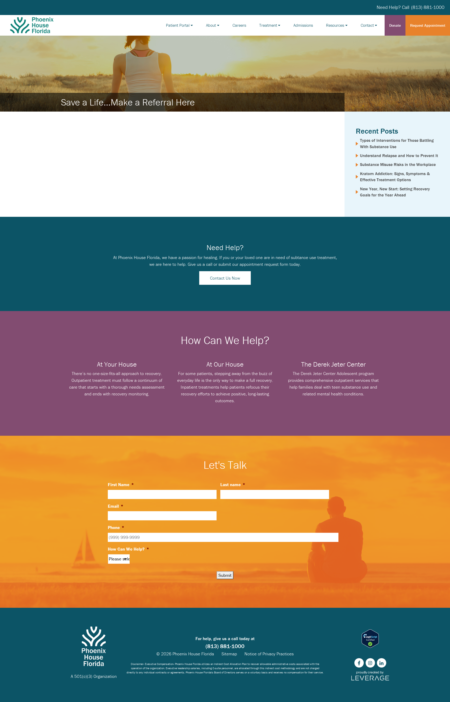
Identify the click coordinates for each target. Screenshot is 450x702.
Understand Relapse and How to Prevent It (399, 155)
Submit (225, 575)
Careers (239, 25)
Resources (335, 25)
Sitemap (229, 654)
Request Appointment (427, 25)
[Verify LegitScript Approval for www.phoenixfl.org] (370, 638)
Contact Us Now (225, 278)
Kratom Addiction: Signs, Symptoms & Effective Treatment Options (395, 176)
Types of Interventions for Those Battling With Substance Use (397, 143)
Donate (395, 25)
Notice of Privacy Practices (269, 654)
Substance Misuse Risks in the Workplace (398, 164)
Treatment (268, 25)
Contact (367, 25)
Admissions (303, 25)
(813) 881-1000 (427, 7)
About (211, 25)
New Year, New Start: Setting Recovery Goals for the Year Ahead (395, 192)
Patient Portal (178, 25)
